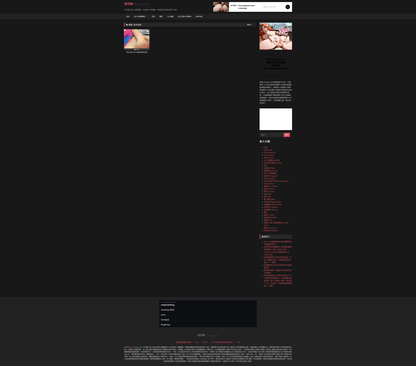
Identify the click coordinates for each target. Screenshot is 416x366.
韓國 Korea (268, 220)
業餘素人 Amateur (271, 186)
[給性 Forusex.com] (136, 5)
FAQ (196, 342)
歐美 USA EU (269, 189)
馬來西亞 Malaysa (271, 230)
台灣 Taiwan (268, 158)
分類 (153, 16)
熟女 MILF (268, 194)
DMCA (205, 342)
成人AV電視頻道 (139, 16)
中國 (265, 147)
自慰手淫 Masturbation (272, 202)
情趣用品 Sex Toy (270, 171)
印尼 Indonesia (269, 152)
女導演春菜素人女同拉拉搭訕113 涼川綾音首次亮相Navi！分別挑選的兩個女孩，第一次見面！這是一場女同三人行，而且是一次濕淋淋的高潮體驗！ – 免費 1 (278, 281)
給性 (130, 347)
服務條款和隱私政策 (183, 342)
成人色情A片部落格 (184, 16)
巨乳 (265, 165)
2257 (238, 342)
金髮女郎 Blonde (270, 217)
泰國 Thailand (269, 191)
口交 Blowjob (269, 155)
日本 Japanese (269, 178)
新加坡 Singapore (271, 176)
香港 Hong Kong (270, 228)
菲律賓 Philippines (271, 207)
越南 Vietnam (269, 215)
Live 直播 (170, 16)
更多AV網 (199, 16)
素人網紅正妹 (269, 199)
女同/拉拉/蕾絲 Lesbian (273, 163)
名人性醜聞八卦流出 (272, 160)
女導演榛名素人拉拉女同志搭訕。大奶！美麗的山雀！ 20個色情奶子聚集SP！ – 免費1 (278, 259)
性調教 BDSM (269, 168)
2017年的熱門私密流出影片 (222, 342)
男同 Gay (267, 197)
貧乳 (265, 212)
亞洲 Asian (268, 150)
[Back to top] (409, 359)
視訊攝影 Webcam (271, 210)
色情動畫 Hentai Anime (273, 204)
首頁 (127, 16)
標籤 (160, 16)
